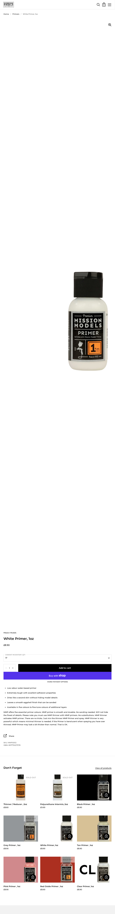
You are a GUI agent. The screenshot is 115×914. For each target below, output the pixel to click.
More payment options (57, 682)
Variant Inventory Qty (15, 655)
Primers (15, 14)
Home (6, 14)
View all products (103, 768)
